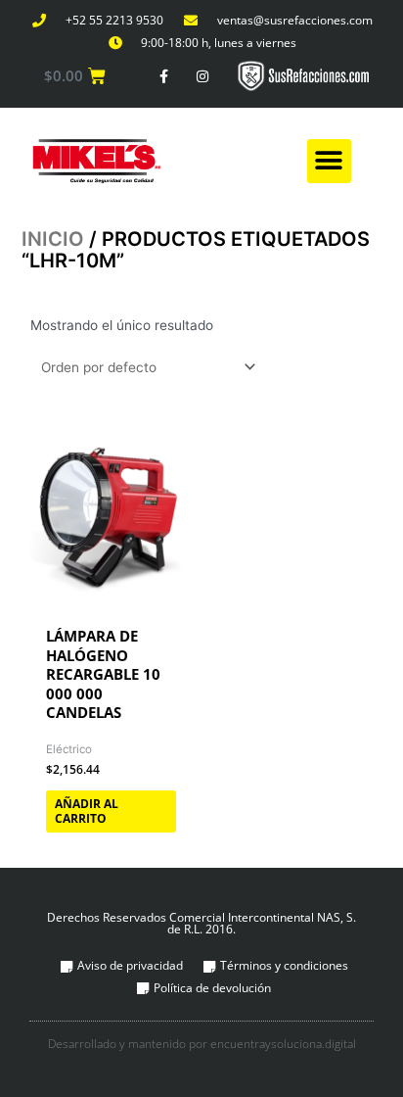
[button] (329, 161)
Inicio (53, 239)
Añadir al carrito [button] (86, 811)
